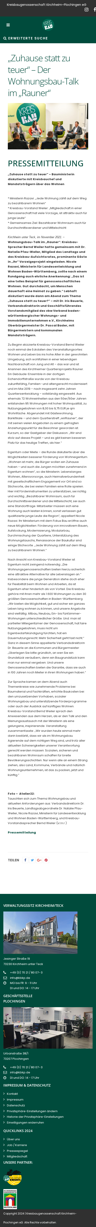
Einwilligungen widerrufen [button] (25, 1122)
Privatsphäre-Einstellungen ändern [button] (32, 1111)
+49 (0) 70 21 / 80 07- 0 (26, 972)
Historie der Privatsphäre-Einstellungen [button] (35, 1117)
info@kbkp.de (20, 978)
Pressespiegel (17, 1151)
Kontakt (12, 1094)
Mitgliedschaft (17, 1156)
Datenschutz (16, 1105)
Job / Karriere (17, 1145)
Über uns (13, 1139)
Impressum (15, 1099)
